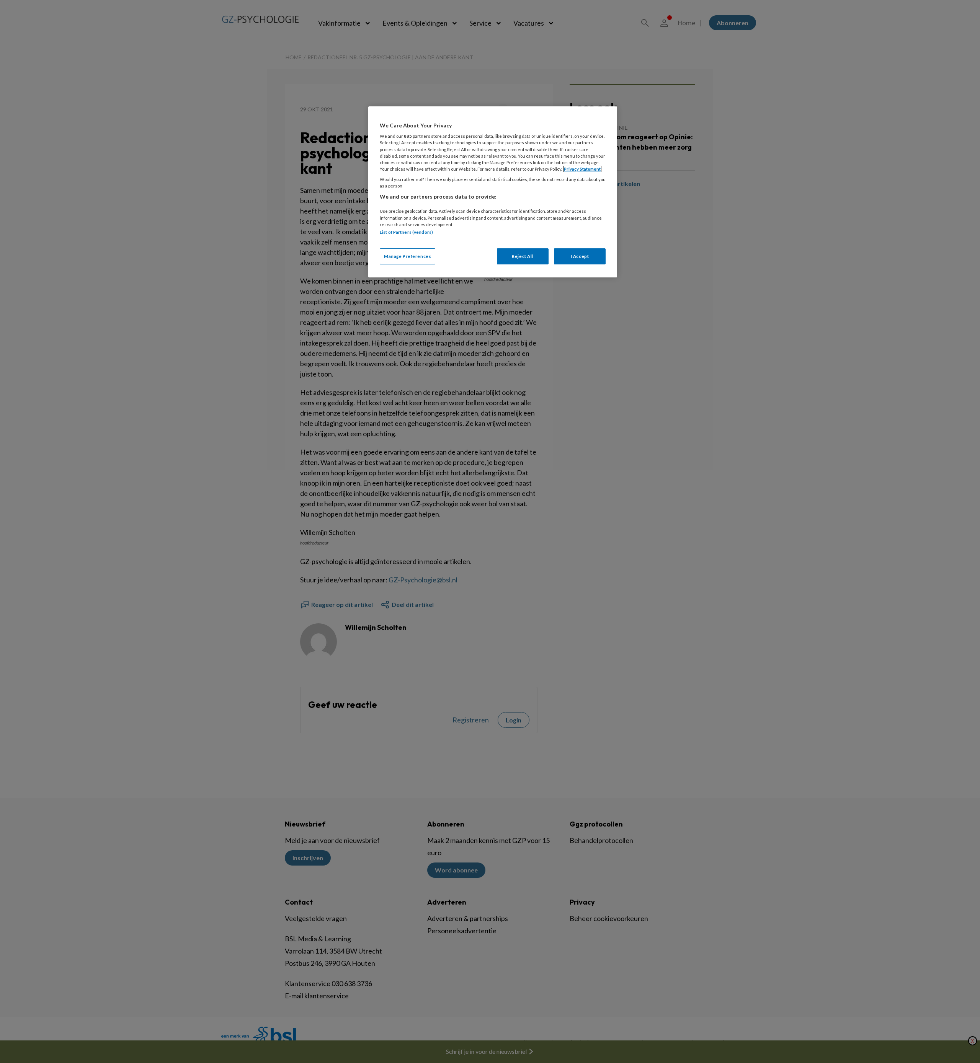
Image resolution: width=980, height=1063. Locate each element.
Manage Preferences (407, 256)
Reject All (522, 256)
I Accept (580, 256)
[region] (492, 191)
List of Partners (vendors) (406, 232)
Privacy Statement (582, 168)
